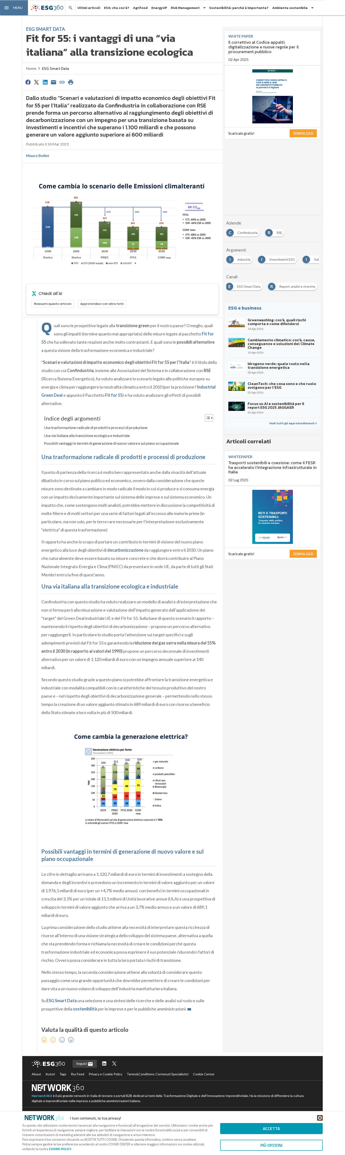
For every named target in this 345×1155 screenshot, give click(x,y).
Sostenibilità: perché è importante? (238, 7)
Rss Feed (77, 1074)
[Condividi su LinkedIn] (45, 82)
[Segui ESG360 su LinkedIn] (104, 1064)
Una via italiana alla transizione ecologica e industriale (87, 435)
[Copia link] (62, 82)
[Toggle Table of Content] (206, 418)
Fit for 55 (114, 395)
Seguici (82, 1063)
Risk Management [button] (185, 7)
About (36, 1074)
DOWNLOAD (303, 133)
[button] (14, 7)
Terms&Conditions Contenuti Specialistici (157, 1074)
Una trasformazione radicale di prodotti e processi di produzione (95, 427)
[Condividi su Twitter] (36, 82)
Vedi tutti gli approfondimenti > (293, 423)
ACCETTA (271, 1128)
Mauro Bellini (37, 155)
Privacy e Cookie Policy (105, 1074)
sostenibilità (85, 1008)
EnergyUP (159, 7)
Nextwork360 (42, 1095)
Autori (50, 1074)
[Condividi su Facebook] (28, 82)
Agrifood (140, 7)
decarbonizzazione (125, 550)
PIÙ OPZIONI (271, 1145)
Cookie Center (204, 1074)
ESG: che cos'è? (116, 7)
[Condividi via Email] (53, 82)
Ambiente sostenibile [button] (290, 7)
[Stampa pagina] (70, 82)
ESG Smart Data (55, 68)
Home (31, 68)
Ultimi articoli (88, 7)
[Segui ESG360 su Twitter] (114, 1064)
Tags (62, 1074)
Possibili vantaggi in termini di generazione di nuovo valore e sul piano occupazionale (111, 443)
